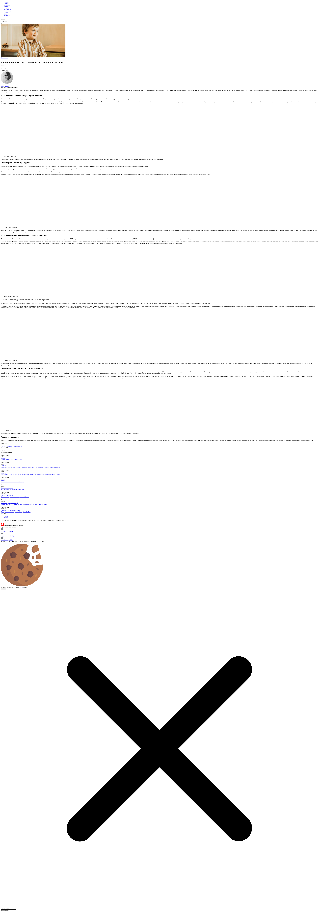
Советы (6, 516)
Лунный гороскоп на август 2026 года (11, 459)
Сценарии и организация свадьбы (10, 510)
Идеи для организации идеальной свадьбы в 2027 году (16, 512)
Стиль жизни (7, 11)
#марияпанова (11, 446)
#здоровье (3, 446)
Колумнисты (7, 9)
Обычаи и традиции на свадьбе (9, 503)
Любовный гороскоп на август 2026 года (12, 482)
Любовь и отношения (7, 488)
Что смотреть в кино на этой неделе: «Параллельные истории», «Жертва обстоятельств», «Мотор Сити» (30, 474)
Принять (3, 589)
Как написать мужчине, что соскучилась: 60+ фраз (15, 497)
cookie (21, 587)
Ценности (7, 5)
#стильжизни (19, 446)
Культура (3, 465)
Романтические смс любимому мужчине (12, 489)
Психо (6, 12)
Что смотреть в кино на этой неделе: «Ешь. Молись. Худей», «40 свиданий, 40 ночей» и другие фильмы (30, 467)
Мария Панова (5, 86)
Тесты (5, 14)
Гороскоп (6, 3)
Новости (6, 2)
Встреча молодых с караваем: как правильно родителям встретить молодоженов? (24, 504)
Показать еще (4, 910)
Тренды (6, 6)
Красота (6, 8)
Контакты (7, 15)
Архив (6, 517)
